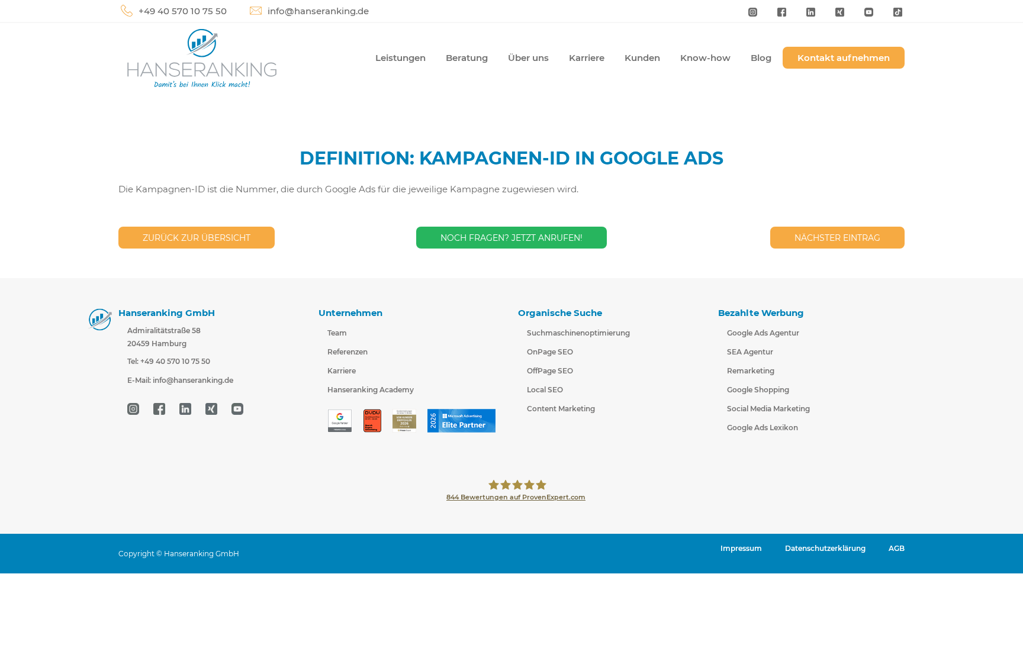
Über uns (528, 57)
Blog (761, 57)
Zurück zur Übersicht (196, 238)
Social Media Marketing (768, 408)
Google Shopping (758, 389)
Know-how (705, 57)
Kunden (642, 57)
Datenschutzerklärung (825, 548)
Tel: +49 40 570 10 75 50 (168, 361)
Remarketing (750, 370)
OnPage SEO (550, 351)
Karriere (586, 57)
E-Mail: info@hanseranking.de (180, 380)
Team (337, 332)
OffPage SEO (550, 370)
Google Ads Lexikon (762, 427)
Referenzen (347, 351)
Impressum (741, 548)
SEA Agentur (750, 351)
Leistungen (400, 57)
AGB (897, 548)
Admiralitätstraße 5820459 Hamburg (164, 337)
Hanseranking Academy (370, 389)
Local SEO (545, 389)
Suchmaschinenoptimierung (578, 332)
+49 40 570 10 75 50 (183, 11)
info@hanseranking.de (318, 11)
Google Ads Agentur (763, 332)
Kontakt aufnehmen (843, 57)
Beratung (467, 57)
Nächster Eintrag (837, 238)
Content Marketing (561, 408)
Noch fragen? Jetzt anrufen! (511, 238)
